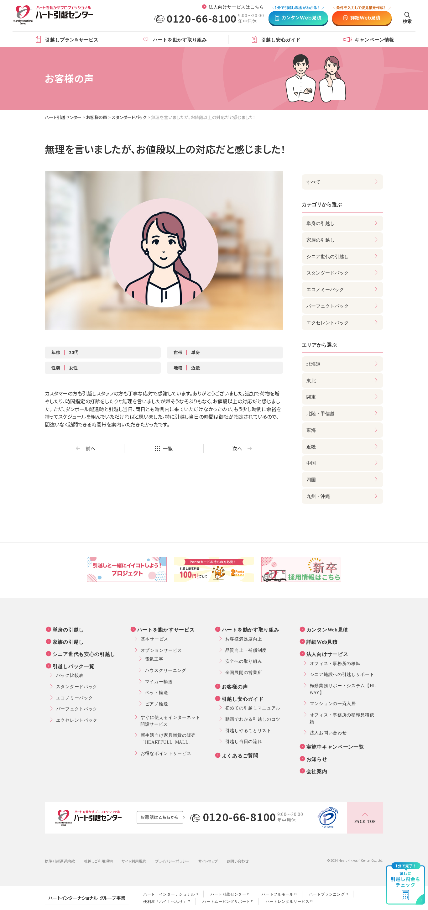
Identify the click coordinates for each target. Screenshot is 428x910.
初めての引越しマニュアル (252, 707)
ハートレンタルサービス (288, 901)
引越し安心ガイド (243, 698)
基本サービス (154, 638)
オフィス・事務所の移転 (335, 663)
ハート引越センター (63, 117)
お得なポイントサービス (166, 753)
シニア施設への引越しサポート (342, 674)
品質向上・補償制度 (246, 650)
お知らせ (316, 758)
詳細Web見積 (322, 641)
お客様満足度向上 (243, 638)
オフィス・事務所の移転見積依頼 (342, 718)
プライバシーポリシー (172, 861)
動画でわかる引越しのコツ (252, 719)
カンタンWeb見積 (327, 629)
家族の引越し (68, 641)
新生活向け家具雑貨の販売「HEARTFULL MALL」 (168, 738)
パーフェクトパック (76, 708)
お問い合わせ (238, 861)
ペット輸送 (156, 692)
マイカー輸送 (159, 681)
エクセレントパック (76, 720)
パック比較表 (70, 675)
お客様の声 (96, 117)
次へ (237, 448)
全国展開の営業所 (243, 672)
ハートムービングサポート (226, 901)
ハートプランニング (327, 894)
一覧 (168, 448)
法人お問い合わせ (328, 732)
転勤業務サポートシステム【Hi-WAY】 (343, 688)
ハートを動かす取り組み (250, 629)
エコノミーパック (74, 697)
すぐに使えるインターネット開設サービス (170, 720)
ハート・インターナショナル (169, 894)
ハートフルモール (278, 894)
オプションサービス (161, 650)
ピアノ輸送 (156, 703)
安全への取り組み (243, 661)
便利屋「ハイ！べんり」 (165, 901)
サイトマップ (208, 861)
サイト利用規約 (134, 861)
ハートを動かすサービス (166, 629)
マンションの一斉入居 (333, 703)
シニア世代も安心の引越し (84, 653)
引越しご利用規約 (98, 861)
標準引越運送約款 (60, 861)
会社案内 (316, 770)
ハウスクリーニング (165, 670)
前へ (91, 448)
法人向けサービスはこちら (236, 6)
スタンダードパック (129, 117)
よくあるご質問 (240, 755)
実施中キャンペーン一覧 (335, 746)
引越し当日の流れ (243, 741)
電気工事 (154, 658)
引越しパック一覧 (74, 665)
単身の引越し (68, 629)
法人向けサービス (327, 653)
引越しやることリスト (248, 730)
